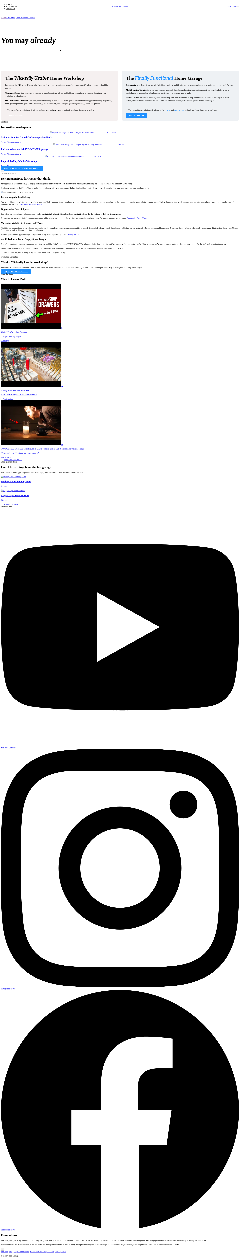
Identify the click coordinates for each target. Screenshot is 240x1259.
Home (9, 4)
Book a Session (233, 6)
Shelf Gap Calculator (38, 1251)
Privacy (58, 1251)
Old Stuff (50, 1251)
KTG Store (11, 6)
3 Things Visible (72, 234)
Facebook (21, 1251)
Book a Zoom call (15, 115)
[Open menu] (238, 6)
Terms (63, 1251)
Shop (27, 1251)
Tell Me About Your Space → (16, 272)
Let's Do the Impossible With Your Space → (22, 168)
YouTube (4, 1251)
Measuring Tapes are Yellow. (31, 204)
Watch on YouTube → (13, 460)
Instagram (12, 1251)
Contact (10, 9)
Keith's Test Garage (120, 6)
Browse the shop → (12, 505)
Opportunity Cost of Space (137, 218)
